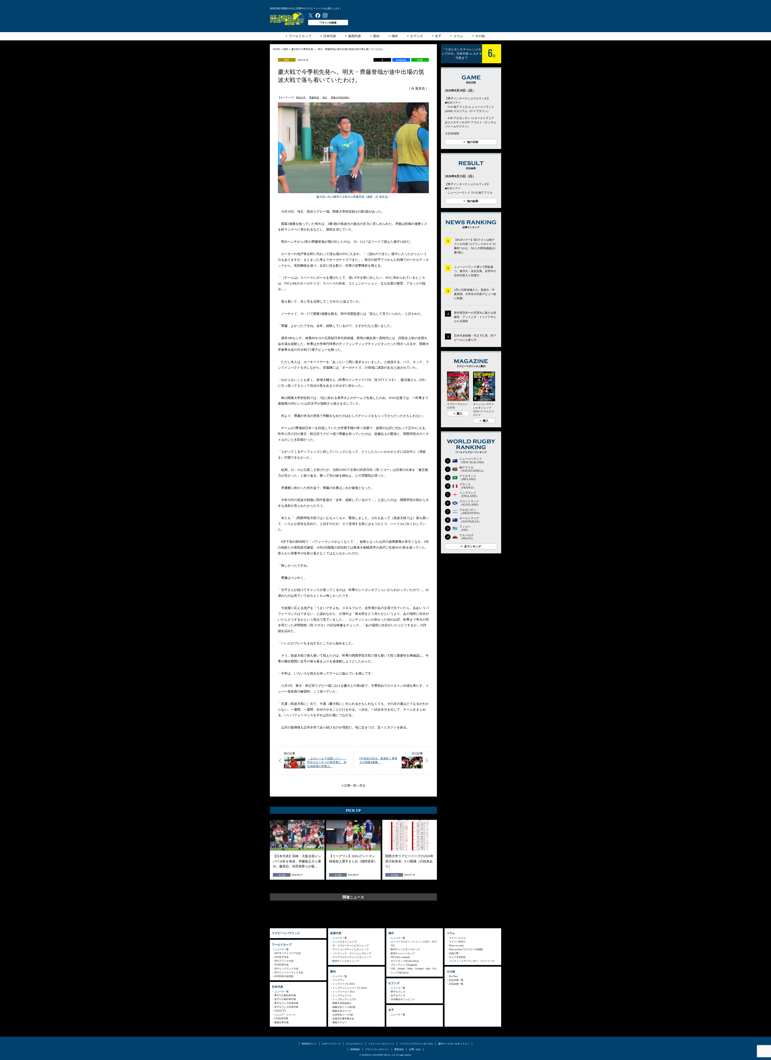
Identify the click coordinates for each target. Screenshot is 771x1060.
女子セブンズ (398, 995)
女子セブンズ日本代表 (286, 1007)
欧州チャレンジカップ (403, 953)
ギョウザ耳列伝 (457, 957)
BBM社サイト (309, 1043)
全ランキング (472, 546)
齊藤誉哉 (314, 97)
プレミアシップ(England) (404, 964)
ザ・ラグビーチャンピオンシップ (350, 945)
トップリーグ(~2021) (343, 983)
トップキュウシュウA (344, 999)
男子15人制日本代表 (285, 995)
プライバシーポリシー (377, 1049)
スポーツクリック (331, 1043)
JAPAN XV (280, 1010)
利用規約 (355, 1049)
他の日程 (472, 142)
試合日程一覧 (456, 980)
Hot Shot (453, 976)
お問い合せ (415, 1049)
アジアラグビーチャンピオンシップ (351, 957)
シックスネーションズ (344, 941)
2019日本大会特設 (284, 976)
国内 (376, 36)
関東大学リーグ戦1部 (343, 1007)
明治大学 (301, 97)
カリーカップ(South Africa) (405, 961)
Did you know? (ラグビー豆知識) (466, 949)
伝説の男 (454, 953)
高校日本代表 (281, 1022)
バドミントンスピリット (381, 1043)
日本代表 (329, 36)
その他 (480, 36)
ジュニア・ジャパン (285, 1014)
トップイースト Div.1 (343, 991)
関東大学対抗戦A (340, 97)
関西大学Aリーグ (341, 1011)
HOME (276, 49)
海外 (395, 36)
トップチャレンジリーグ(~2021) (349, 988)
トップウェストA (341, 995)
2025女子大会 (281, 957)
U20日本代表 (281, 1018)
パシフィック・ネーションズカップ (351, 953)
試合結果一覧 (456, 983)
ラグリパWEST (457, 941)
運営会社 (399, 1049)
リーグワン (338, 980)
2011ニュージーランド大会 (288, 972)
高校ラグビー (339, 1022)
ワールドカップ (300, 36)
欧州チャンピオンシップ (345, 961)
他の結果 (472, 201)
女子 (438, 36)
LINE (420, 60)
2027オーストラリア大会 (287, 953)
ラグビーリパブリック (287, 19)
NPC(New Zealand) (400, 957)
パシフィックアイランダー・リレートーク (472, 961)
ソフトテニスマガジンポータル (416, 1043)
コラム (458, 36)
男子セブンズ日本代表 (286, 1003)
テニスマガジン (354, 1043)
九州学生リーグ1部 (342, 1014)
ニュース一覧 (281, 949)
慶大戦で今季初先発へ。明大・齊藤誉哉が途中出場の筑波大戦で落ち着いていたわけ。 (338, 49)
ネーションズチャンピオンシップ (350, 949)
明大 (324, 97)
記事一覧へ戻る (354, 785)
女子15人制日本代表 (285, 999)
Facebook (401, 60)
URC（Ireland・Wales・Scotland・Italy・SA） (414, 968)
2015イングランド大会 (286, 968)
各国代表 (354, 36)
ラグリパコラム (457, 938)
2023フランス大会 (284, 960)
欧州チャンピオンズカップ (405, 949)
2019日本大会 (281, 964)
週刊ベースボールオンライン (453, 1043)
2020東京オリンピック (403, 999)
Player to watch (456, 945)
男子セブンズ (398, 991)
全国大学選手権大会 (343, 1018)
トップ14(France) (399, 972)
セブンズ (416, 36)
